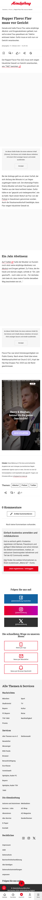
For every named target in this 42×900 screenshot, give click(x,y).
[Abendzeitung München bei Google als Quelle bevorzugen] (30, 53)
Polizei (4, 199)
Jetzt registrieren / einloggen (21, 569)
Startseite (4, 9)
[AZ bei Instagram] (28, 838)
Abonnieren (6, 813)
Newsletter (6, 741)
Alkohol (5, 268)
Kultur (23, 708)
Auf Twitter (6, 262)
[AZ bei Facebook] (23, 838)
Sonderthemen (26, 818)
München (5, 699)
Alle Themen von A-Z (10, 736)
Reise (23, 713)
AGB (4, 850)
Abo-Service (6, 818)
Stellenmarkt (26, 736)
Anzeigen (21, 166)
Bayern (5, 708)
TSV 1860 (5, 718)
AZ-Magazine (26, 813)
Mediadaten (25, 803)
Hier (5, 560)
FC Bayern (6, 713)
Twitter (33, 485)
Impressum (6, 845)
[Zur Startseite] (21, 5)
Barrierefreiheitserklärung (12, 860)
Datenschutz (7, 855)
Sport (23, 699)
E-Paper (5, 823)
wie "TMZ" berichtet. (10, 66)
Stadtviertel (6, 703)
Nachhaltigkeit (26, 718)
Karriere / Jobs (7, 808)
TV (22, 703)
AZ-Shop (24, 808)
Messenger (6, 746)
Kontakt (5, 828)
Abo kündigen (7, 865)
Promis (10, 9)
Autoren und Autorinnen (11, 803)
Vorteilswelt (6, 771)
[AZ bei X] (34, 838)
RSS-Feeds (6, 751)
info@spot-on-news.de (20, 476)
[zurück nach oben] (21, 883)
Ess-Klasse (6, 766)
